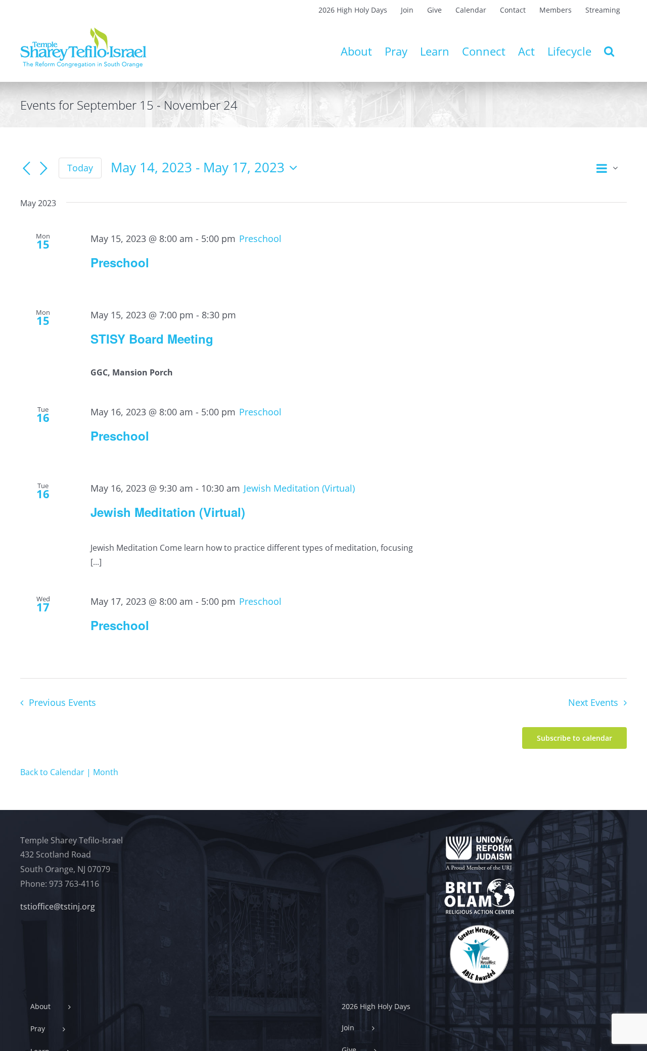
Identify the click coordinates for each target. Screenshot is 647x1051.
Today (80, 168)
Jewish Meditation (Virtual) (167, 511)
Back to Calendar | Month (69, 772)
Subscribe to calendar (574, 738)
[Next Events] (43, 169)
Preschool (119, 262)
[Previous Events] (26, 169)
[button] (609, 51)
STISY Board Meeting (151, 338)
